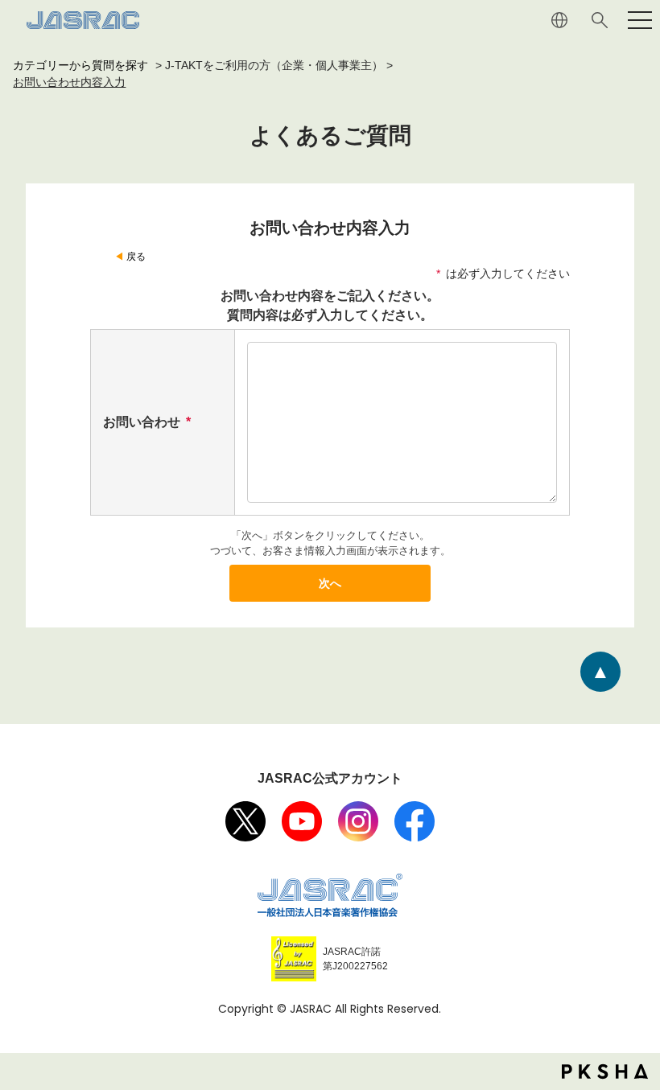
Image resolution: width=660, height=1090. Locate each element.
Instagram (358, 821)
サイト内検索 (600, 20)
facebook (414, 821)
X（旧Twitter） (245, 821)
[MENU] (640, 20)
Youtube (302, 821)
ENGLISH (559, 20)
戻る (136, 256)
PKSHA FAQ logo (605, 1071)
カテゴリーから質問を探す (80, 65)
